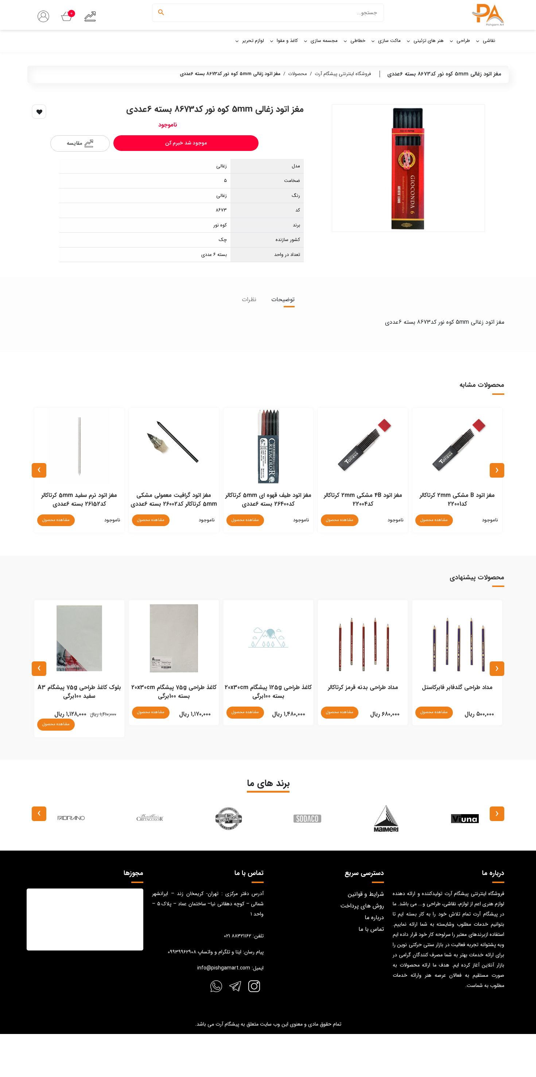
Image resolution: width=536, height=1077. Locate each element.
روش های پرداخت (362, 905)
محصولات (297, 74)
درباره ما (374, 917)
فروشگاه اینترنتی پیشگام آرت (343, 74)
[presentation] (497, 470)
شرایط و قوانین (366, 894)
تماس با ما (371, 929)
